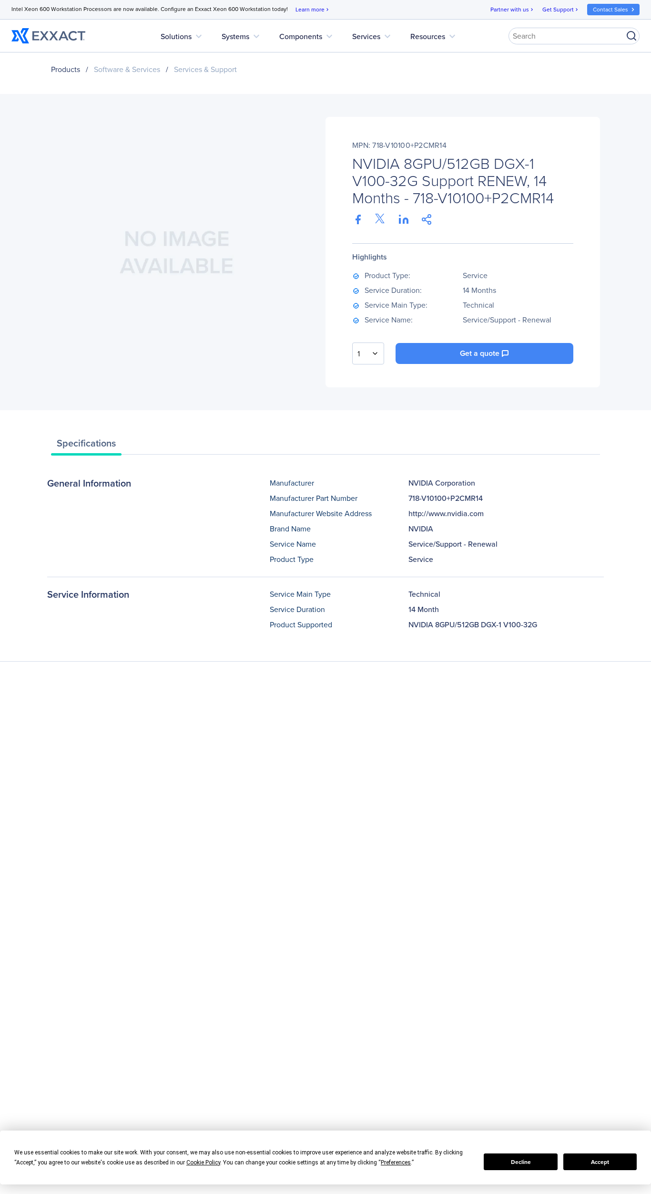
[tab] (86, 445)
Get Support (561, 9)
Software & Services (127, 69)
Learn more (312, 9)
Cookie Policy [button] (203, 1162)
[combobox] (368, 353)
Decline (521, 1162)
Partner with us (512, 9)
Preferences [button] (396, 1162)
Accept (600, 1162)
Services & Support (205, 69)
